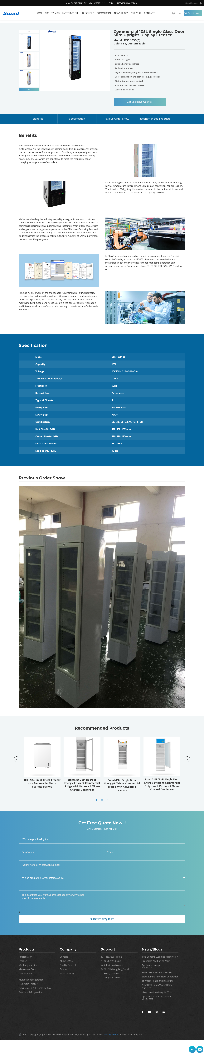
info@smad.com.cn (127, 3)
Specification (77, 118)
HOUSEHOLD (87, 13)
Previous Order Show (116, 118)
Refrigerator (25, 956)
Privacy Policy (111, 1034)
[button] (29, 89)
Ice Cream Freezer (28, 983)
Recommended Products (154, 118)
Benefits (38, 118)
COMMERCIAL (104, 13)
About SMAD (52, 13)
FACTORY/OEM (70, 13)
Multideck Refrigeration (31, 979)
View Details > (42, 776)
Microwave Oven (27, 969)
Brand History (67, 973)
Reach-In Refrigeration (30, 992)
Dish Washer (25, 973)
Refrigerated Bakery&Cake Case (35, 988)
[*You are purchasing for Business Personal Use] (102, 839)
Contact (149, 13)
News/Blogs (121, 13)
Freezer (23, 960)
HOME (39, 13)
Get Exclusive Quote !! (193, 14)
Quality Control (68, 965)
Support (136, 13)
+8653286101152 (97, 3)
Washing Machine (28, 965)
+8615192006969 (112, 960)
